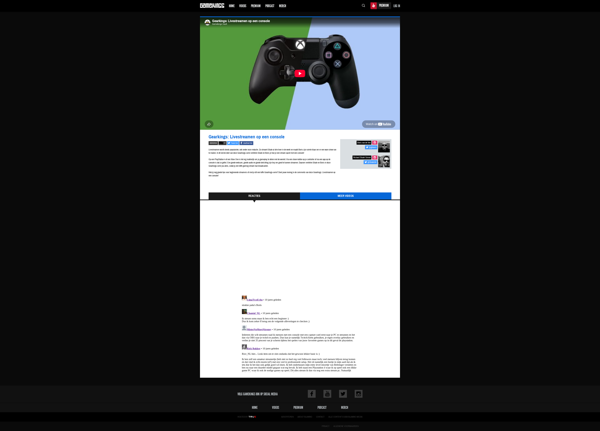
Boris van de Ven (364, 142)
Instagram (374, 143)
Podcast (269, 6)
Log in (396, 6)
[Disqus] (300, 250)
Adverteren (287, 417)
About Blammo (305, 417)
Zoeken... (363, 6)
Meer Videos (346, 196)
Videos (242, 6)
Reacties (254, 196)
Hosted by (243, 417)
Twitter (343, 394)
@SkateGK (372, 162)
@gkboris (373, 147)
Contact (320, 417)
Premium (256, 6)
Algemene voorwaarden (346, 426)
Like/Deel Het (247, 143)
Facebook (312, 394)
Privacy (326, 426)
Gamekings (212, 6)
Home (232, 6)
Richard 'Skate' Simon (362, 157)
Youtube (327, 394)
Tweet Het (234, 143)
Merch (282, 6)
